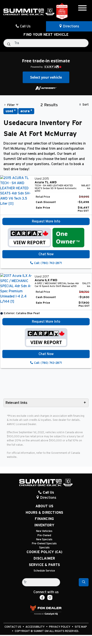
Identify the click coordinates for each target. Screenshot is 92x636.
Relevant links (16, 403)
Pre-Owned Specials (44, 543)
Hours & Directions (44, 512)
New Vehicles (44, 531)
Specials (44, 547)
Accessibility (35, 627)
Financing (44, 519)
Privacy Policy (60, 627)
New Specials (44, 539)
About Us (44, 506)
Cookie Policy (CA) (44, 552)
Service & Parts (44, 565)
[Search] (84, 582)
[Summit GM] (29, 11)
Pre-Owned (44, 535)
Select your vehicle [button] (46, 77)
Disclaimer (44, 558)
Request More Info (46, 221)
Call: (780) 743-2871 (47, 263)
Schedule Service (44, 570)
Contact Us (13, 627)
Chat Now (46, 254)
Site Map (81, 627)
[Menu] (82, 8)
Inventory (44, 525)
